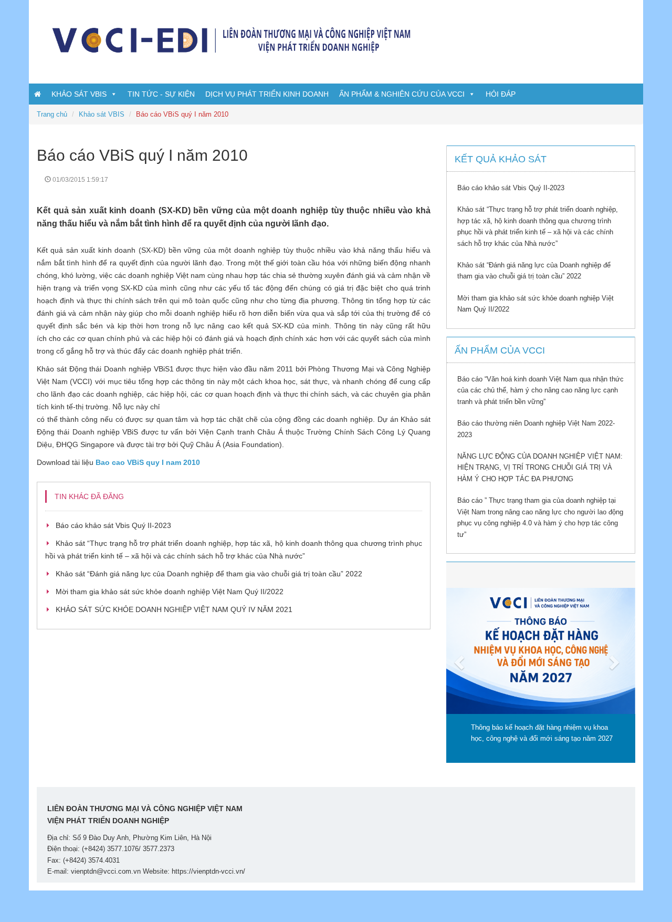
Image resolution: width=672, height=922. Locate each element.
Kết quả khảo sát (501, 159)
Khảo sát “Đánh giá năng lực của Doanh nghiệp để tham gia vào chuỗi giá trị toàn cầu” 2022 (209, 573)
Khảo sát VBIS (79, 94)
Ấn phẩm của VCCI (500, 350)
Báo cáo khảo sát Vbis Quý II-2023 (113, 525)
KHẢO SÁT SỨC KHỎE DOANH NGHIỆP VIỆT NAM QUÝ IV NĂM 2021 (174, 609)
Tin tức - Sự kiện (161, 94)
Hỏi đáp (501, 94)
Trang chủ (52, 114)
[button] (460, 662)
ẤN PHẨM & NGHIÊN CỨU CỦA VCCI (402, 94)
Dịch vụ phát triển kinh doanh (267, 94)
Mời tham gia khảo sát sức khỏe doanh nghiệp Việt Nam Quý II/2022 (170, 591)
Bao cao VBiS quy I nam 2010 (148, 462)
